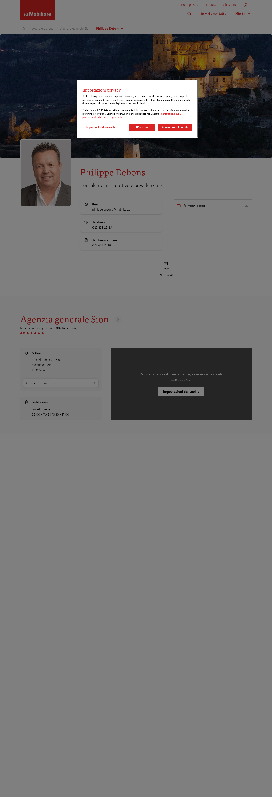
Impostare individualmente (100, 127)
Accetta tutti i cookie (175, 127)
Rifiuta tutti (142, 127)
